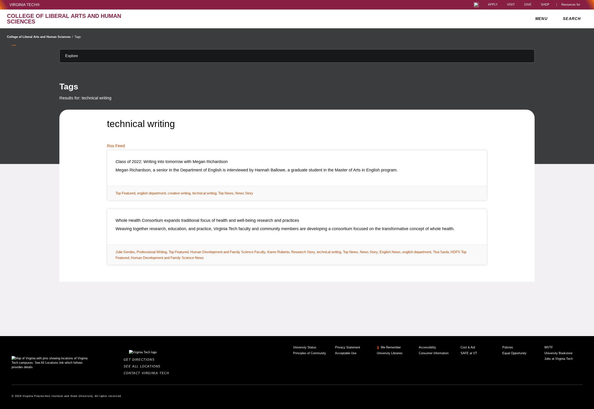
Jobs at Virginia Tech (558, 358)
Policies (507, 347)
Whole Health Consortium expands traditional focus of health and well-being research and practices (207, 220)
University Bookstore (558, 353)
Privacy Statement (347, 347)
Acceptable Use (345, 353)
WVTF (548, 347)
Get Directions (140, 359)
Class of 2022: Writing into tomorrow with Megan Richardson (172, 161)
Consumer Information (434, 353)
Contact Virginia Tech (148, 373)
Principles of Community (309, 353)
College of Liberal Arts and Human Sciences (40, 37)
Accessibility (427, 347)
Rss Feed (116, 146)
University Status (304, 347)
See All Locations (143, 366)
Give (528, 4)
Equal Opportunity (514, 353)
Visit (511, 4)
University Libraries (390, 353)
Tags (77, 37)
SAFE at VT (469, 353)
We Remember (391, 347)
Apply (493, 4)
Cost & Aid (468, 347)
